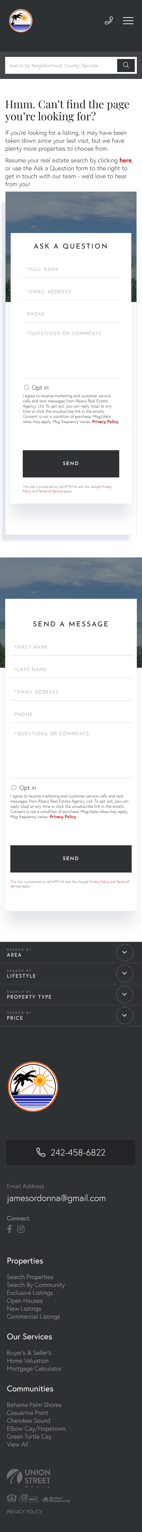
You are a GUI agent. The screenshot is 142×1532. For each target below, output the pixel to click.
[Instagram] (20, 1229)
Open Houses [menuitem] (25, 1300)
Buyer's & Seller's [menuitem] (29, 1353)
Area (14, 954)
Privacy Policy (105, 421)
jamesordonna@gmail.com (56, 1197)
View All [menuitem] (17, 1444)
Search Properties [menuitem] (30, 1277)
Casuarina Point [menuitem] (27, 1413)
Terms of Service (51, 491)
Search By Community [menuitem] (36, 1285)
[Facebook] (9, 1229)
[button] (126, 65)
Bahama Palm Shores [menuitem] (34, 1405)
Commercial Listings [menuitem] (33, 1316)
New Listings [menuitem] (24, 1308)
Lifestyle (22, 975)
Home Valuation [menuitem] (28, 1360)
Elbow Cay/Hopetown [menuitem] (36, 1428)
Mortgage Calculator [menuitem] (34, 1368)
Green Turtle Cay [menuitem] (29, 1436)
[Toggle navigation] (128, 20)
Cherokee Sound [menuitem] (28, 1420)
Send (71, 463)
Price (15, 1018)
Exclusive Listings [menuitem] (30, 1293)
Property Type (29, 997)
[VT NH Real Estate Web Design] (71, 1478)
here (125, 160)
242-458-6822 (78, 1152)
